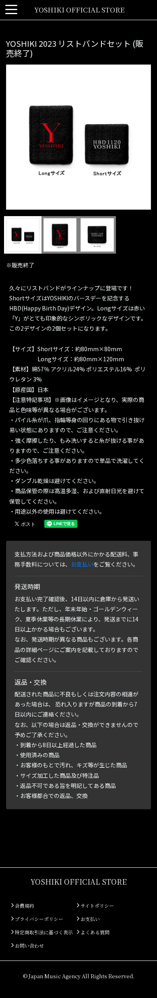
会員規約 (24, 905)
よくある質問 (94, 932)
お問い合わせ (29, 945)
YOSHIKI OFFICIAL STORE (79, 9)
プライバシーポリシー (38, 918)
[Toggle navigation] (11, 10)
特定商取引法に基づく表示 (43, 932)
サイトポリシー (96, 905)
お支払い (82, 564)
